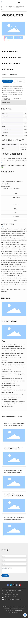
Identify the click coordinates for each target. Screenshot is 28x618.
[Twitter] (14, 585)
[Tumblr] (17, 585)
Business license (18, 610)
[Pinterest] (20, 585)
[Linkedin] (11, 585)
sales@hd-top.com (15, 596)
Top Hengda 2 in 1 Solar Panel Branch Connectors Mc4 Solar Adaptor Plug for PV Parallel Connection (13, 495)
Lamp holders (13, 74)
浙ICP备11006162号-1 (14, 612)
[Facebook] (8, 585)
